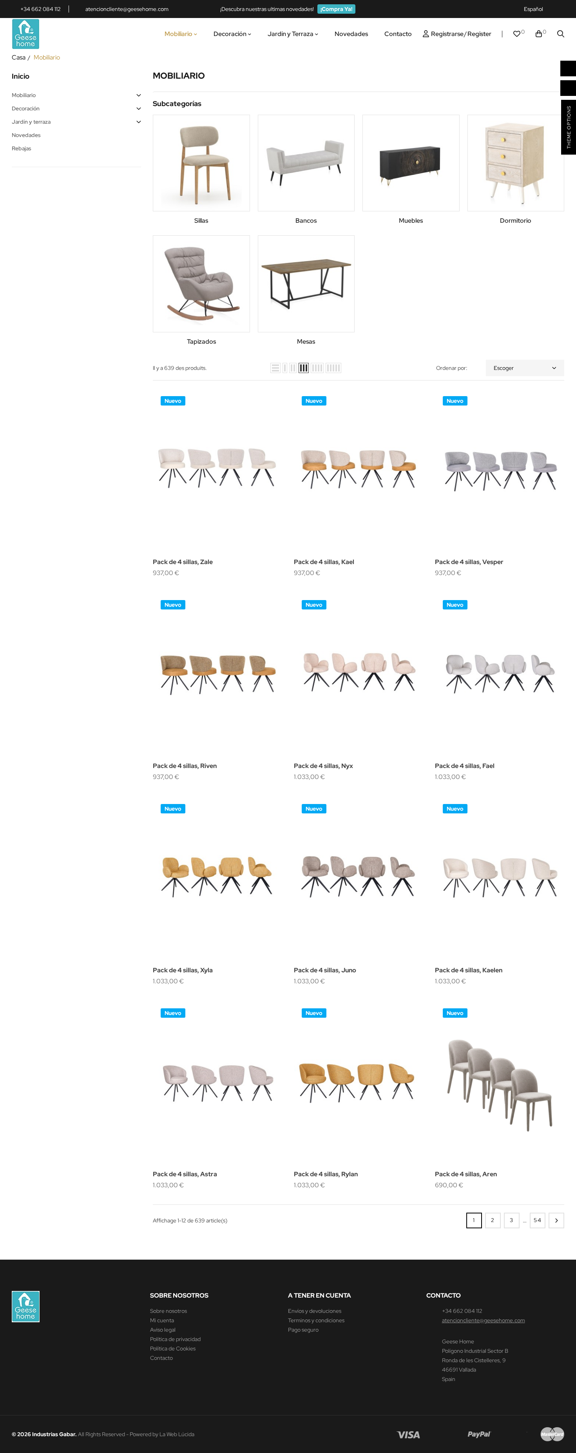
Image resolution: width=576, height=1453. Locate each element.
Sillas (201, 220)
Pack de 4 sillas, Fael (464, 766)
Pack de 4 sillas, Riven (185, 766)
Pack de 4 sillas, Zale (183, 562)
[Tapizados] (201, 283)
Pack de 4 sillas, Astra (185, 1174)
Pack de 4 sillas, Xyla (183, 970)
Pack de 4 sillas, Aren (466, 1174)
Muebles (411, 220)
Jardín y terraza (31, 121)
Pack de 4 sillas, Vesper (469, 562)
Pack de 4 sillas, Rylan (326, 1174)
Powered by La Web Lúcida (162, 1434)
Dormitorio (515, 220)
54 (538, 1220)
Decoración (26, 108)
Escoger (504, 367)
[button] (336, 9)
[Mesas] (306, 283)
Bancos (306, 220)
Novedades (26, 135)
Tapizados (201, 341)
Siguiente (556, 1220)
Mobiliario (24, 95)
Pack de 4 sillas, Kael (324, 562)
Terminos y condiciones (316, 1320)
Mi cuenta (162, 1320)
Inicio (20, 76)
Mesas (306, 341)
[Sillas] (201, 163)
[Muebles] (411, 163)
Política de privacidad (175, 1339)
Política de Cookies (173, 1348)
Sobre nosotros (168, 1310)
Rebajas (21, 148)
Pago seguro (303, 1329)
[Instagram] (560, 9)
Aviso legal (163, 1329)
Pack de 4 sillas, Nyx (323, 766)
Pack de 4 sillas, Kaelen (468, 970)
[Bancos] (306, 163)
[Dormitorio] (516, 163)
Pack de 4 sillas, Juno (325, 970)
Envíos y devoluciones (314, 1310)
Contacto (161, 1357)
